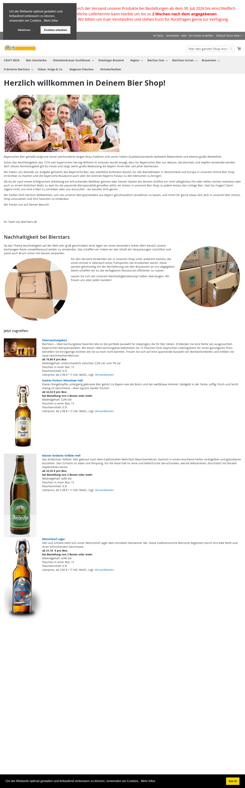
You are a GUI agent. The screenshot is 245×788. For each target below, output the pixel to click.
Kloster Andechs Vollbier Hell (61, 455)
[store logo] (20, 47)
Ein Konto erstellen (201, 35)
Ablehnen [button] (24, 29)
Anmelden (172, 35)
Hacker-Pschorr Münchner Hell (62, 380)
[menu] (122, 65)
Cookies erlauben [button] (55, 29)
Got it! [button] (233, 781)
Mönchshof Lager (53, 539)
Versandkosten (104, 374)
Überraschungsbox (54, 340)
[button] (140, 781)
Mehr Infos (148, 781)
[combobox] (210, 49)
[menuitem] (12, 60)
